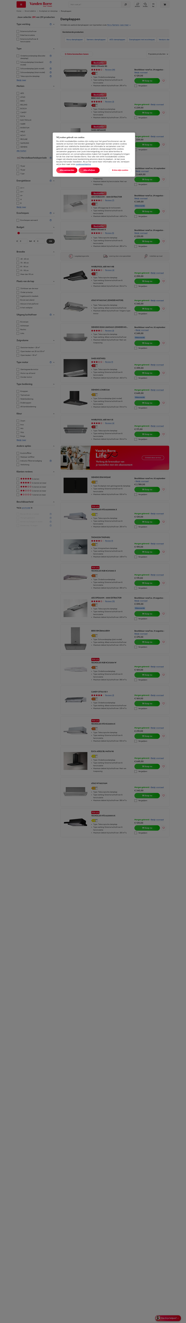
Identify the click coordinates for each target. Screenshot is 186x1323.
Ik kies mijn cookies (120, 170)
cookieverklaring (83, 164)
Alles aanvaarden (67, 170)
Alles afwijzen (89, 170)
